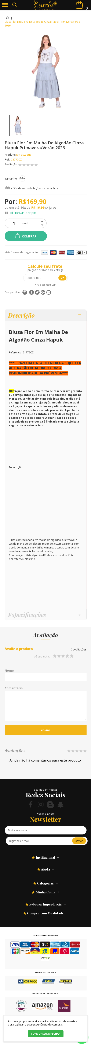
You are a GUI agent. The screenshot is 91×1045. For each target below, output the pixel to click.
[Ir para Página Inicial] (8, 18)
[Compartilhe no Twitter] (37, 292)
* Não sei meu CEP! (45, 284)
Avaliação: (11, 164)
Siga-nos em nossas (45, 789)
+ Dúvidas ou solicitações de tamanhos (34, 188)
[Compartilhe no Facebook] (31, 292)
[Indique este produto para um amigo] (48, 292)
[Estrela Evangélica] (45, 5)
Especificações (27, 614)
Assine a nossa (45, 814)
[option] (18, 125)
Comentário (14, 688)
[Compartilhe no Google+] (43, 292)
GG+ (22, 178)
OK (62, 277)
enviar (45, 730)
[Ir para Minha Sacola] (79, 4)
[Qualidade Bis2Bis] (21, 1011)
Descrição (21, 315)
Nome (9, 670)
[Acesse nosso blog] (50, 804)
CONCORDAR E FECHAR (45, 1033)
